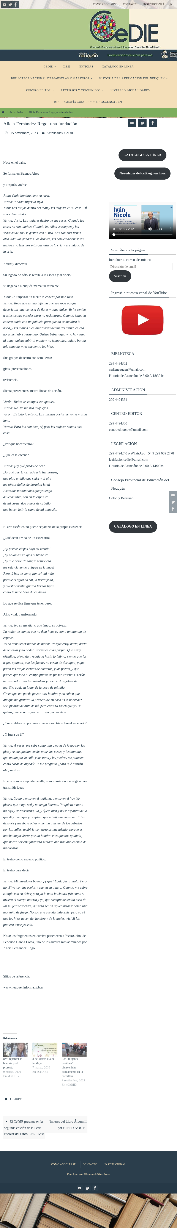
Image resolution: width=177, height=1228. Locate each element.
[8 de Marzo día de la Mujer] (44, 1049)
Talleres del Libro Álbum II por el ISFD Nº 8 (68, 1122)
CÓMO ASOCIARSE (105, 4)
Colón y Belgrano (121, 498)
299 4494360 (118, 423)
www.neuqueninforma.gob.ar (23, 986)
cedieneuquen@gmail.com (127, 369)
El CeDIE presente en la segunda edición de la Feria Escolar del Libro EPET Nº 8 (24, 1125)
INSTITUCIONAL (153, 4)
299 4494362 (118, 363)
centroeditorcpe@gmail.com (128, 429)
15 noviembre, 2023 (24, 132)
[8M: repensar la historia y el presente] (15, 1049)
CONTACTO (130, 4)
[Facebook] (15, 4)
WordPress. (103, 1172)
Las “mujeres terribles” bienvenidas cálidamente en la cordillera (72, 1066)
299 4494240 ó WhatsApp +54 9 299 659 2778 (141, 453)
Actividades (16, 112)
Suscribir (120, 276)
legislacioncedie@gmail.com (128, 459)
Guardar (15, 1097)
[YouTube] (4, 4)
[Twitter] (10, 4)
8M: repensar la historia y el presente (12, 1062)
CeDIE (69, 132)
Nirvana (89, 1172)
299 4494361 (118, 399)
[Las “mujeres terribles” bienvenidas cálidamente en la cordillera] (74, 1049)
